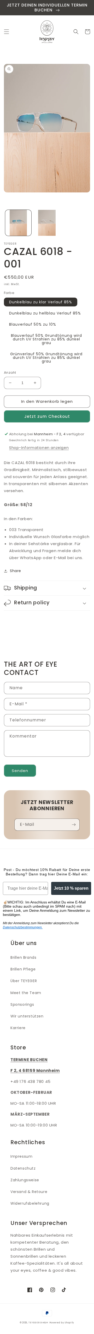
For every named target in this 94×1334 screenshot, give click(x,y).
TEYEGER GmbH (38, 1322)
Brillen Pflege (23, 969)
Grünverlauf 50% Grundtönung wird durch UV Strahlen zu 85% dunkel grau (46, 357)
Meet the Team (25, 992)
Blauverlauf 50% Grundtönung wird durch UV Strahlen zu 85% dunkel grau (46, 339)
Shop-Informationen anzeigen (39, 447)
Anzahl (10, 372)
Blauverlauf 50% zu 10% (32, 324)
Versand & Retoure (28, 1191)
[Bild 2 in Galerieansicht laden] (47, 223)
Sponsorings (22, 1004)
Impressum (21, 1156)
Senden (20, 770)
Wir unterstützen (27, 1016)
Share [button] (15, 570)
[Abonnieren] (73, 825)
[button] (6, 31)
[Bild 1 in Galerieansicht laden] (18, 223)
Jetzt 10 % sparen (71, 888)
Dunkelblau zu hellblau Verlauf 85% (45, 313)
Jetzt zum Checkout (47, 416)
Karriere (18, 1027)
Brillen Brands (23, 957)
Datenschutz (23, 1168)
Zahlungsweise (24, 1180)
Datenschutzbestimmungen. (23, 927)
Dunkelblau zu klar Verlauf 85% (40, 302)
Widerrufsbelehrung (29, 1203)
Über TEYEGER (23, 980)
